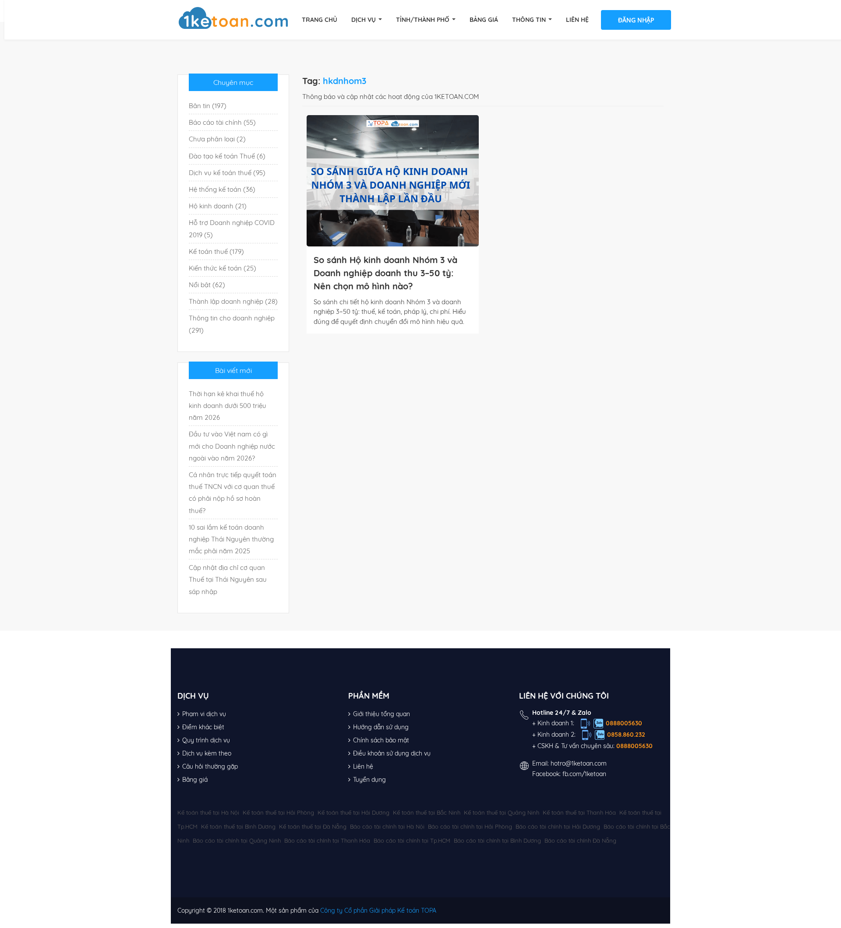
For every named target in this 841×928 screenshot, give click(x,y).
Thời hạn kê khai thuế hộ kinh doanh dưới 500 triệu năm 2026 (227, 406)
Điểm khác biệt (203, 727)
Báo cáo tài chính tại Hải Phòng (470, 826)
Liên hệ (577, 20)
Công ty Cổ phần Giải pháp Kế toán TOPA (378, 910)
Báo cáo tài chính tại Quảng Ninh (237, 840)
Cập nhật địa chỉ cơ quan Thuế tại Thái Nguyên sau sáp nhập (228, 579)
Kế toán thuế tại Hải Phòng (278, 812)
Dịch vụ (364, 20)
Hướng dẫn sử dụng (381, 727)
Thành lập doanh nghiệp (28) (233, 301)
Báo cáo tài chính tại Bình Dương (497, 840)
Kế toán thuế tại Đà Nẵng (312, 826)
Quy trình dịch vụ (206, 740)
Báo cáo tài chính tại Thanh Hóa (327, 840)
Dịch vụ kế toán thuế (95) (227, 173)
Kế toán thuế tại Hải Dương (353, 812)
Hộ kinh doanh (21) (218, 206)
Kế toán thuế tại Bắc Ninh (426, 812)
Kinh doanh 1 (555, 723)
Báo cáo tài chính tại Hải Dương (558, 826)
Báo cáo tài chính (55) (222, 122)
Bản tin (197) (207, 106)
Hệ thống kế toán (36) (222, 189)
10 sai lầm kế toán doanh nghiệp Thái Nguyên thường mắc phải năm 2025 (231, 539)
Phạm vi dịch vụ (204, 714)
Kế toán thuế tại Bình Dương (238, 826)
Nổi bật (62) (207, 285)
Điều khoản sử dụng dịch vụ (392, 753)
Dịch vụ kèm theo (206, 753)
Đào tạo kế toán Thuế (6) (227, 156)
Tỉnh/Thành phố (423, 20)
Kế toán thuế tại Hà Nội (208, 812)
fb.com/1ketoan (584, 774)
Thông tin (530, 20)
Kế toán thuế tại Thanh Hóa (579, 812)
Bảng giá (484, 20)
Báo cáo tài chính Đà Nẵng (580, 840)
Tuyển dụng (369, 780)
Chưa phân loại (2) (217, 139)
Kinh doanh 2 (555, 734)
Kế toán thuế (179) (216, 251)
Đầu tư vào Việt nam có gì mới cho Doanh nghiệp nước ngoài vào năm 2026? (232, 446)
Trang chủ (319, 20)
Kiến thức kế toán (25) (222, 268)
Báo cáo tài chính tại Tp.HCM (412, 840)
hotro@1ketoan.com (579, 763)
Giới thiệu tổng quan (381, 714)
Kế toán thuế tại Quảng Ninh (501, 812)
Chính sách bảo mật (381, 740)
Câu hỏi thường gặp (210, 766)
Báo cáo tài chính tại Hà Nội (387, 826)
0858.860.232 (626, 734)
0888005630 (624, 723)
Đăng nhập (636, 20)
